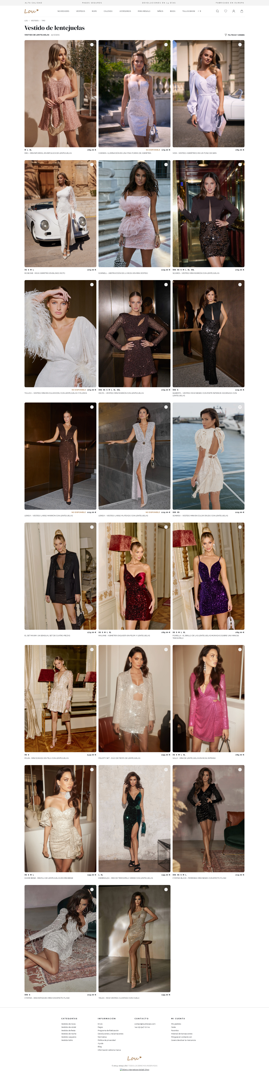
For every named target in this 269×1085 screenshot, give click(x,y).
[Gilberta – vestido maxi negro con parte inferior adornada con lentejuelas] (208, 333)
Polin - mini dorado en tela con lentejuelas (47, 758)
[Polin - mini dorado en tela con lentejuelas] (60, 698)
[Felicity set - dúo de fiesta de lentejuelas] (134, 698)
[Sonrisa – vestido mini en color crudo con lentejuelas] (208, 456)
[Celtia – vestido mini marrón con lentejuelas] (134, 333)
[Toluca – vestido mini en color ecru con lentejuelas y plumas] (60, 333)
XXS (174, 270)
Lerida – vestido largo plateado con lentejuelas (123, 516)
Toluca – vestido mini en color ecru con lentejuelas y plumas (56, 393)
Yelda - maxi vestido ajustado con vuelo (118, 998)
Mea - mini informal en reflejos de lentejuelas (48, 153)
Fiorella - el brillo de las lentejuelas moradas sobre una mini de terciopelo (206, 637)
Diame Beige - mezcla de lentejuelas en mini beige (49, 878)
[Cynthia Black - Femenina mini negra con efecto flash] (208, 818)
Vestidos (35, 21)
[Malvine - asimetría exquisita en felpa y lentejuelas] (134, 576)
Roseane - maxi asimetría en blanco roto (45, 273)
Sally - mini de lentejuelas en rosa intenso (194, 758)
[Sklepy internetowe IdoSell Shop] (134, 1070)
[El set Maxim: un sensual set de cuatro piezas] (60, 576)
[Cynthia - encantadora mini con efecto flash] (60, 938)
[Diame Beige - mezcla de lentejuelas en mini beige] (60, 818)
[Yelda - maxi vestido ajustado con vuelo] (134, 938)
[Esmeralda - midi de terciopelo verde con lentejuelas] (134, 818)
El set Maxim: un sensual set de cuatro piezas (47, 636)
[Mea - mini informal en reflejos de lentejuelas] (60, 93)
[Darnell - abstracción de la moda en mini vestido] (134, 213)
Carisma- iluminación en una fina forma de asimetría (124, 153)
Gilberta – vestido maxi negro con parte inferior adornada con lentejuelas (205, 394)
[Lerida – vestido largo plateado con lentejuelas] (134, 456)
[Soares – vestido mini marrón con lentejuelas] (208, 213)
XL (30, 150)
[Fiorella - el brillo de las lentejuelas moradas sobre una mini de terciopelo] (208, 576)
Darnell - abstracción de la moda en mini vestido (123, 273)
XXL (192, 270)
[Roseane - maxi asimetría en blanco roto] (60, 213)
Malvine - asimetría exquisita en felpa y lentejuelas (124, 636)
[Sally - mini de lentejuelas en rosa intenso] (208, 698)
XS (26, 270)
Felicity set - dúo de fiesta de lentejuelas (119, 758)
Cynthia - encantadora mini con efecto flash (47, 998)
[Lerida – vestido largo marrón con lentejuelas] (60, 456)
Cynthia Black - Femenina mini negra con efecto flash (199, 878)
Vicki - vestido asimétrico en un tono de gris (194, 153)
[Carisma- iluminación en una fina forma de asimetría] (134, 93)
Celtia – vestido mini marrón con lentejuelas (121, 393)
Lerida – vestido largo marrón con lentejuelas (49, 516)
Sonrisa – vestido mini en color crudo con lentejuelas (200, 516)
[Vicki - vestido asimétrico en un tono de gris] (208, 93)
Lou (26, 21)
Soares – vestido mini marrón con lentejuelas (196, 273)
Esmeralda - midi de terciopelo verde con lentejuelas (125, 878)
